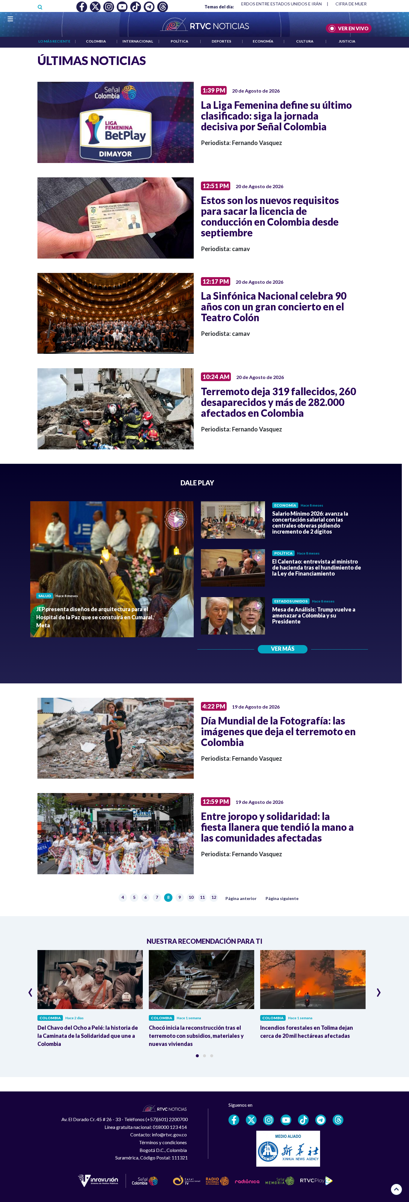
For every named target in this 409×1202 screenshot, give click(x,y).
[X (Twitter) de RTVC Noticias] (251, 1120)
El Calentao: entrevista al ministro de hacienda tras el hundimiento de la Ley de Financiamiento (316, 567)
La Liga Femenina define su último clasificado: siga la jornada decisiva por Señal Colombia (276, 115)
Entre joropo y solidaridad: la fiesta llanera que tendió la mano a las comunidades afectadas (277, 827)
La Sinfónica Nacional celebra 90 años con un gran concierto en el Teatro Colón (273, 306)
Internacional (137, 41)
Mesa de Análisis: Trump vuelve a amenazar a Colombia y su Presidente (313, 615)
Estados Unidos (290, 601)
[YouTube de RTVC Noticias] (286, 1120)
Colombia (96, 41)
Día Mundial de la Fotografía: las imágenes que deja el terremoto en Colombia (278, 731)
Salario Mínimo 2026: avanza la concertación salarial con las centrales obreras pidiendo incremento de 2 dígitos (310, 522)
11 (203, 898)
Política (179, 41)
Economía (263, 41)
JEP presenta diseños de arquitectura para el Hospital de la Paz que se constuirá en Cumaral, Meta (95, 617)
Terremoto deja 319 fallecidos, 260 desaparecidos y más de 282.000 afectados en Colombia (278, 402)
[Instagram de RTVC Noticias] (268, 1120)
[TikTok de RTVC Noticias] (303, 1120)
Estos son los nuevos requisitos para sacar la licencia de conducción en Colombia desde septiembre (270, 216)
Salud (44, 596)
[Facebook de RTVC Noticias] (233, 1120)
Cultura (304, 41)
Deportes (221, 41)
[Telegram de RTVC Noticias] (320, 1120)
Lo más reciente (54, 41)
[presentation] (30, 990)
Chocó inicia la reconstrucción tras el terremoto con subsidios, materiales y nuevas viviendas (196, 1035)
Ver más (282, 648)
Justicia (347, 41)
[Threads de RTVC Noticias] (338, 1120)
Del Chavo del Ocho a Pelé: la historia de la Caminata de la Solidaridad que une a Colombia (87, 1035)
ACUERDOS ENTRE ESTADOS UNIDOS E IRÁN (260, 3)
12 (214, 898)
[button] (197, 1056)
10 (191, 898)
